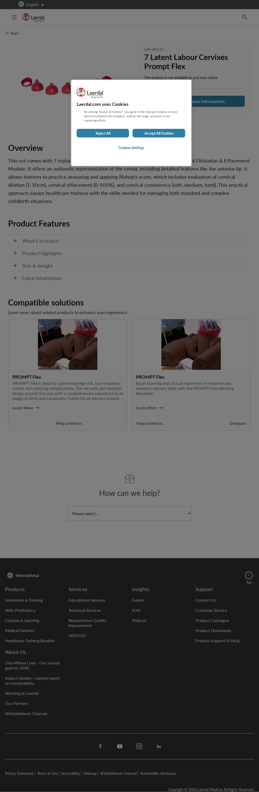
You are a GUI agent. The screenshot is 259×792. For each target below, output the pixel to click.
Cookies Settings (131, 147)
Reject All (103, 133)
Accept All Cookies (159, 133)
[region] (131, 123)
